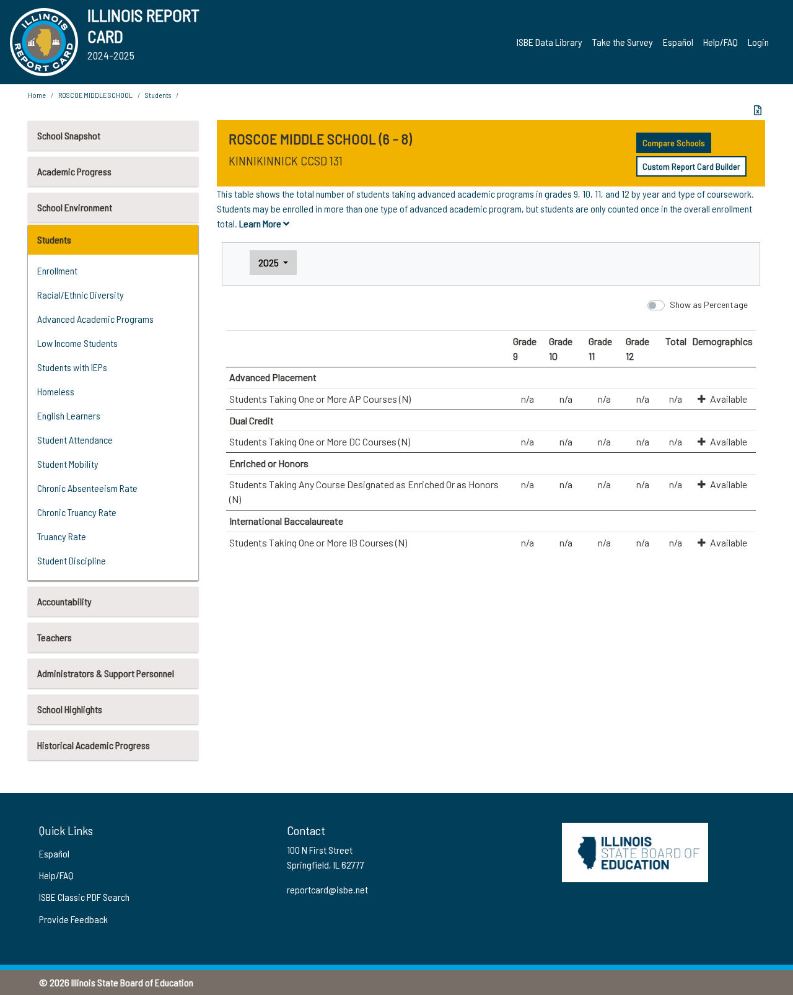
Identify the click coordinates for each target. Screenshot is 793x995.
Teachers (54, 637)
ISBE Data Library (549, 42)
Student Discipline (71, 560)
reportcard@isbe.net (327, 889)
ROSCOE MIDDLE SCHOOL (95, 94)
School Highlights (69, 709)
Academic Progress (74, 171)
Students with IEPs (72, 367)
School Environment (74, 207)
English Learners (68, 415)
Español (678, 42)
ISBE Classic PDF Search (84, 897)
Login (758, 42)
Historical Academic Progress (93, 745)
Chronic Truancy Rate (76, 512)
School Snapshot (68, 135)
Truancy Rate (61, 536)
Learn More (261, 223)
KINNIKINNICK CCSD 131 (286, 160)
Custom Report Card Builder (691, 166)
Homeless (55, 391)
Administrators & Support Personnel (105, 673)
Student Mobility (68, 464)
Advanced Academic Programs (95, 319)
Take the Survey (622, 42)
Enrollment (57, 270)
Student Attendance (75, 439)
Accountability (64, 601)
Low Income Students (77, 343)
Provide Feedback (73, 919)
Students (54, 239)
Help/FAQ (720, 42)
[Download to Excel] (757, 110)
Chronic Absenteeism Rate (87, 488)
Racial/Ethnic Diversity (80, 294)
